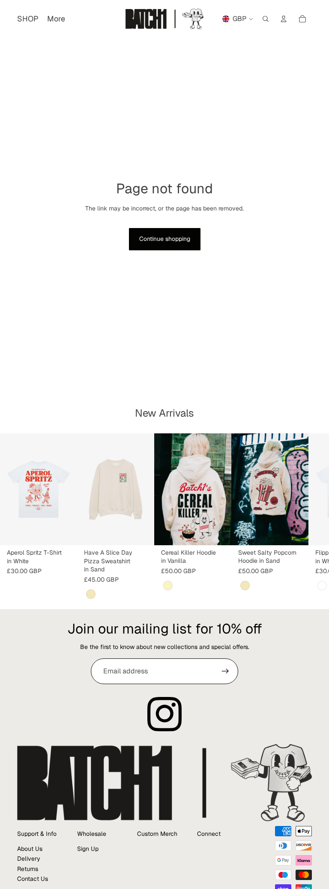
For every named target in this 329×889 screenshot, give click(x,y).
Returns (27, 869)
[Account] (283, 18)
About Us (29, 849)
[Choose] (64, 532)
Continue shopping (164, 239)
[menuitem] (56, 19)
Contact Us (32, 879)
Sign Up (88, 849)
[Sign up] (225, 671)
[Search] (265, 18)
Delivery (28, 859)
